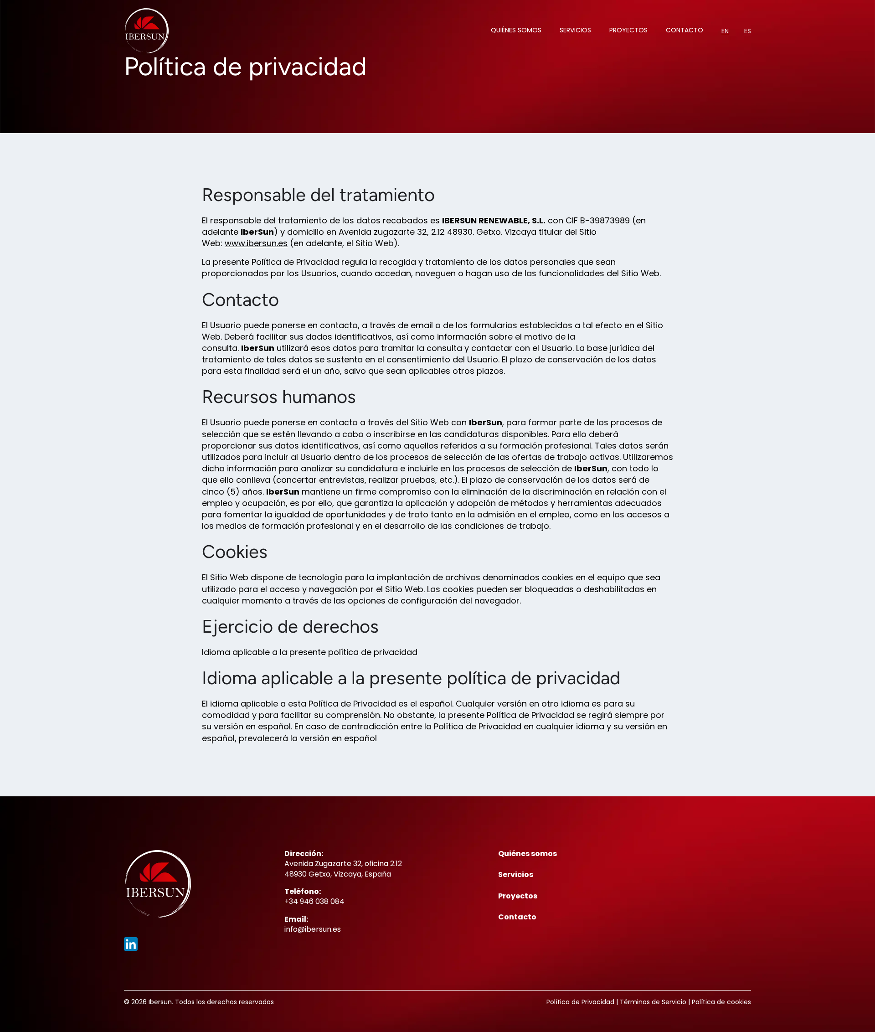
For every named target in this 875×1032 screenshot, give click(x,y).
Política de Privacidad (580, 1001)
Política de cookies (721, 1001)
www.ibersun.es (256, 243)
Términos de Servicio (653, 1001)
